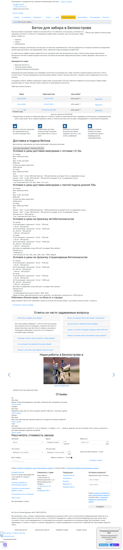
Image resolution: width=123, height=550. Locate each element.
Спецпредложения (68, 17)
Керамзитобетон (69, 487)
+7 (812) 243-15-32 (19, 7)
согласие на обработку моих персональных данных (34, 468)
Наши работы (82, 17)
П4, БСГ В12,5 (49, 104)
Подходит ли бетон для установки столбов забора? (36, 338)
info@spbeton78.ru (43, 490)
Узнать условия (66, 2)
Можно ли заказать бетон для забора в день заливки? (86, 335)
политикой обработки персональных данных (83, 468)
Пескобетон (67, 478)
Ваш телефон (16, 457)
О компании (26, 17)
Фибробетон (67, 484)
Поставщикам (95, 17)
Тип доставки (50, 449)
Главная (16, 17)
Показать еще (18, 111)
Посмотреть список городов (23, 305)
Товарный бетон (68, 475)
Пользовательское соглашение (23, 494)
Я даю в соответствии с (55, 468)
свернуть (3, 542)
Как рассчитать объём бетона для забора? (82, 324)
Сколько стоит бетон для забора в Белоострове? (35, 350)
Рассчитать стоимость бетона (14, 533)
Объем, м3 (83, 439)
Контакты (106, 17)
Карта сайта (16, 498)
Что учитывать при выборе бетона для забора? (34, 344)
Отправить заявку (95, 460)
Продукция (37, 17)
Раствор (66, 481)
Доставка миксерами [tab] (21, 148)
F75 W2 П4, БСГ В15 (49, 110)
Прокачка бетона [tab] (37, 148)
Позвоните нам (8, 536)
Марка (48, 439)
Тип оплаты (16, 449)
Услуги (48, 17)
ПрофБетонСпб (18, 4)
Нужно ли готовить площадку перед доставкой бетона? (87, 330)
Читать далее (16, 404)
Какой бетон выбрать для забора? (29, 318)
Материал (15, 439)
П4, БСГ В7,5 (48, 98)
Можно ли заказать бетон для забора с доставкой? (85, 318)
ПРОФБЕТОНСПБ (18, 472)
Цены (57, 17)
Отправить (100, 507)
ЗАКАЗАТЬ (98, 99)
